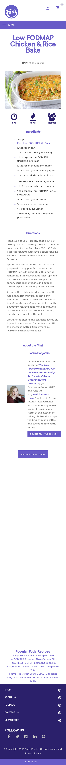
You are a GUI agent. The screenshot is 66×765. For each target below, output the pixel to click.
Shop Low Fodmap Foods (33, 454)
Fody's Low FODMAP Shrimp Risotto (33, 655)
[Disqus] (33, 518)
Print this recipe (34, 63)
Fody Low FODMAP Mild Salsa (34, 143)
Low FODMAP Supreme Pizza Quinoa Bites (33, 659)
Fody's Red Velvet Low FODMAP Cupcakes (33, 674)
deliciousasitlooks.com (44, 434)
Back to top (31, 762)
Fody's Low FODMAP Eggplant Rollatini (33, 663)
